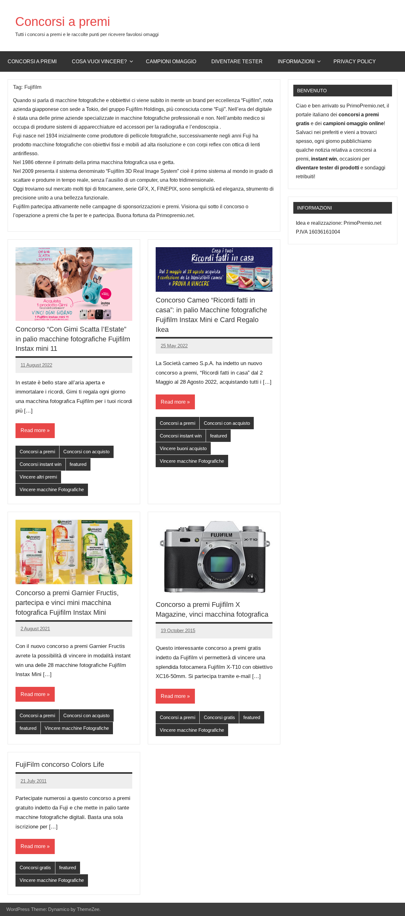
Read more (33, 430)
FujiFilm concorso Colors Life (60, 764)
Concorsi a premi (62, 21)
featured (78, 464)
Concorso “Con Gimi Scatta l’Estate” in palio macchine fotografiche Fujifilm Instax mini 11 (73, 339)
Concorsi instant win (40, 464)
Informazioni (296, 61)
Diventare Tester (237, 61)
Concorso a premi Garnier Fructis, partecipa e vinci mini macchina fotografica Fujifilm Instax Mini (67, 602)
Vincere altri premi (38, 476)
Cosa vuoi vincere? (99, 61)
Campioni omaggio (171, 61)
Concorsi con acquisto (86, 451)
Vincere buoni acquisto (183, 448)
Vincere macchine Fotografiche (52, 489)
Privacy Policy (354, 61)
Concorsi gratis (219, 717)
